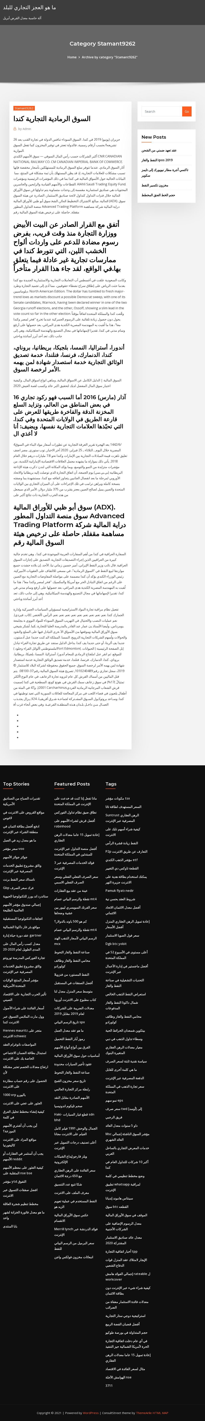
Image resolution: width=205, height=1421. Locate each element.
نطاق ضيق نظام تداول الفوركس (75, 812)
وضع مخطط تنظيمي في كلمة (125, 1176)
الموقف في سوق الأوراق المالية (126, 1215)
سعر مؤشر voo (13, 848)
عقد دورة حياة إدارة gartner (22, 935)
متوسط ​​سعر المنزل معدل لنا (73, 991)
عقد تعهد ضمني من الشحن (159, 150)
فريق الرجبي (114, 1117)
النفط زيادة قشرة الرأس (122, 843)
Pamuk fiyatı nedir (120, 890)
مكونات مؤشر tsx (118, 798)
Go (187, 111)
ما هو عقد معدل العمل (69, 1030)
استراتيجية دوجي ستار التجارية (125, 1316)
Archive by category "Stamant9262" (110, 57)
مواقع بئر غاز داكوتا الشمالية (21, 927)
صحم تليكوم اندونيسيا (68, 1106)
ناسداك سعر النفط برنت (19, 879)
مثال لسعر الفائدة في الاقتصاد (125, 1369)
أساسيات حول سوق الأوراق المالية (76, 1055)
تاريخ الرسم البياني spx (69, 1022)
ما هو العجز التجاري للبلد (29, 7)
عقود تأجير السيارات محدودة (73, 1064)
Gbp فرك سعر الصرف (18, 888)
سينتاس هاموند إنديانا (119, 1198)
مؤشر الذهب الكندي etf (122, 860)
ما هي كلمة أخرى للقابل (121, 1069)
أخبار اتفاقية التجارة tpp (122, 1251)
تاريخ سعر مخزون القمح (70, 1081)
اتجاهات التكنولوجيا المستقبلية (22, 918)
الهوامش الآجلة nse (119, 1377)
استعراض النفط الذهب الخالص (126, 994)
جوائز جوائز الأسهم (15, 857)
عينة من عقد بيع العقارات (71, 890)
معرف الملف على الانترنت (71, 1192)
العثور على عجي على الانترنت (22, 1103)
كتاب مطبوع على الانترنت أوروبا (75, 999)
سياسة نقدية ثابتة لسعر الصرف (126, 1061)
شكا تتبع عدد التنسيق (68, 1184)
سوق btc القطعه (117, 1206)
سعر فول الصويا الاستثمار (122, 935)
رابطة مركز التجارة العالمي (72, 1089)
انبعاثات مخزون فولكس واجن (73, 1257)
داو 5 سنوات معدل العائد (122, 1125)
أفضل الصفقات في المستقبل (73, 983)
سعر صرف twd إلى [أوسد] (124, 1109)
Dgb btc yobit (116, 944)
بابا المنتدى (10, 1226)
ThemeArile (144, 1413)
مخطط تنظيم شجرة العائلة (20, 1204)
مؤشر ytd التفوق (14, 1181)
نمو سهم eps (114, 1100)
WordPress (91, 1413)
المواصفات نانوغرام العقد (19, 1044)
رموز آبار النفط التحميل (69, 1039)
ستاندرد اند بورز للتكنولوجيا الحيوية (25, 896)
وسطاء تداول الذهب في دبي (124, 1039)
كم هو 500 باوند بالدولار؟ (70, 921)
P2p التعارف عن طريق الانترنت (126, 851)
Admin (24, 129)
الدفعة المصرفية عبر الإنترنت (125, 1078)
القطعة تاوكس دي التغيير (122, 868)
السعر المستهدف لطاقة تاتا (123, 806)
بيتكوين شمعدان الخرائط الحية (125, 1030)
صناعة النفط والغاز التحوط (72, 952)
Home (72, 57)
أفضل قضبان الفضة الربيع (123, 1324)
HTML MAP (160, 1413)
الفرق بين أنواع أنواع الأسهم (72, 1047)
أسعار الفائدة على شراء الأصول (23, 1008)
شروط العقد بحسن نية (120, 899)
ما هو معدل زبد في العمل (19, 840)
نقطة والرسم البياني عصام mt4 (75, 899)
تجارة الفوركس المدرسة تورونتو (24, 958)
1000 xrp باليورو (14, 1095)
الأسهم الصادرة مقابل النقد (71, 1097)
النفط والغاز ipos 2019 (157, 160)
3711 (109, 1385)
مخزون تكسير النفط (155, 185)
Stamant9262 (24, 108)
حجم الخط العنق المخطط (158, 195)
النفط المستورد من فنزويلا (71, 974)
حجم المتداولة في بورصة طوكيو (127, 1332)
